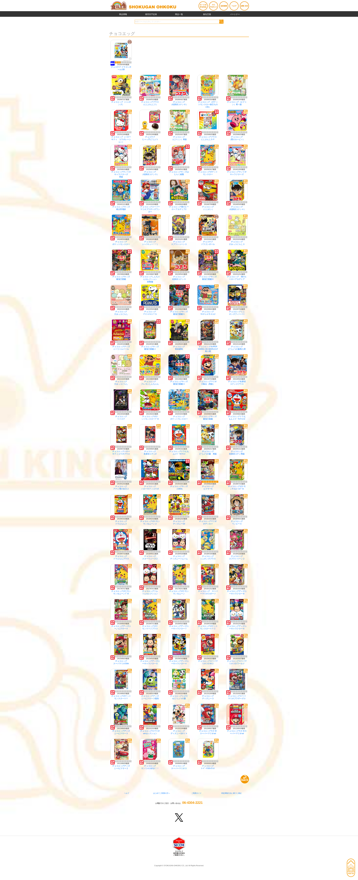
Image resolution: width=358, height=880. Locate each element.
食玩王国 (207, 14)
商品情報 (123, 14)
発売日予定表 (151, 14)
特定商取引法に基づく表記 (231, 793)
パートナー (235, 14)
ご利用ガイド (196, 793)
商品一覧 (179, 14)
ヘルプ (126, 793)
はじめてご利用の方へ (161, 793)
